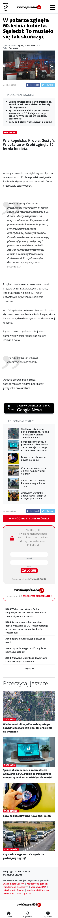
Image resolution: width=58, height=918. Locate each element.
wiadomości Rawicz (14, 890)
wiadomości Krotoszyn (16, 886)
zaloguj (29, 570)
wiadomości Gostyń (13, 883)
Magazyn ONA (38, 886)
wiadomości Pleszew (38, 890)
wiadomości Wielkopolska (17, 893)
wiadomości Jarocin (37, 883)
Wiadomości (10, 132)
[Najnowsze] (27, 913)
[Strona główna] (9, 913)
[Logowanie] (48, 913)
